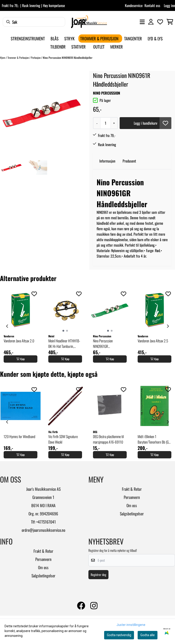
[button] (165, 123)
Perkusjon (36, 57)
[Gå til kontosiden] (151, 22)
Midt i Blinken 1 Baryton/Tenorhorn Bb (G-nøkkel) (154, 439)
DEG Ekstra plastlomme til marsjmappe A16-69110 (108, 439)
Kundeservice (134, 5)
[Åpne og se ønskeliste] (160, 22)
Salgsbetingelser (132, 513)
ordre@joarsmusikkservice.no (43, 530)
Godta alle (147, 635)
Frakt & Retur (132, 489)
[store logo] (89, 21)
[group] (20, 326)
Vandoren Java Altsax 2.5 (153, 340)
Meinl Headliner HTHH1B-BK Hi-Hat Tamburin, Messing (64, 343)
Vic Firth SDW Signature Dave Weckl (63, 439)
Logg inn (169, 5)
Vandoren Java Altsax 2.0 (19, 340)
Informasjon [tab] (107, 161)
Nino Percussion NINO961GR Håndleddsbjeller (103, 343)
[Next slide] (167, 326)
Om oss (131, 505)
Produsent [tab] (129, 161)
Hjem (3, 57)
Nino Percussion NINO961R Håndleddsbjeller (68, 57)
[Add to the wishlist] (34, 294)
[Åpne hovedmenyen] (142, 22)
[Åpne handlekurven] (170, 22)
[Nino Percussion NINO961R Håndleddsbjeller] (42, 113)
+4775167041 (46, 522)
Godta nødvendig (119, 635)
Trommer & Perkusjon (18, 57)
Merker (116, 47)
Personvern (132, 497)
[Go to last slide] (7, 326)
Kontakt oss (152, 5)
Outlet (99, 47)
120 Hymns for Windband (19, 436)
